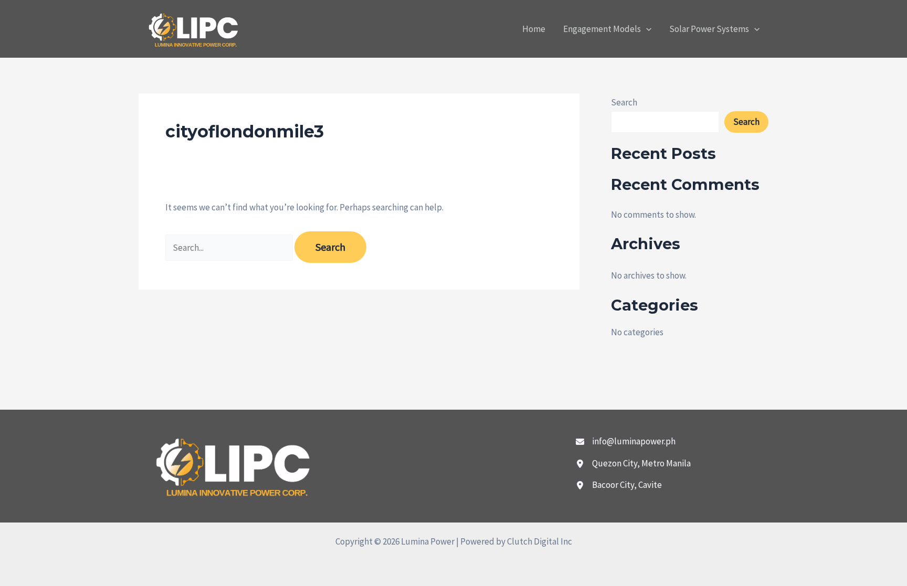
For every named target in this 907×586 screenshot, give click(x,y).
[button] (646, 29)
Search (624, 102)
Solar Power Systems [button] (709, 29)
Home (533, 29)
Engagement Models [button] (602, 29)
